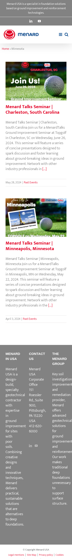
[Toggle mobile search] (66, 34)
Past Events (30, 182)
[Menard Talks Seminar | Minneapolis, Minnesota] (36, 217)
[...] (44, 169)
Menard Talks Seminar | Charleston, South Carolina (36, 74)
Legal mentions (16, 555)
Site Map (31, 555)
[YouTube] (36, 445)
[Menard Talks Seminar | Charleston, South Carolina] (36, 81)
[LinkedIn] (30, 445)
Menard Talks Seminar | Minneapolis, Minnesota (36, 211)
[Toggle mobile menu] (61, 34)
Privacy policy (46, 555)
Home (5, 48)
